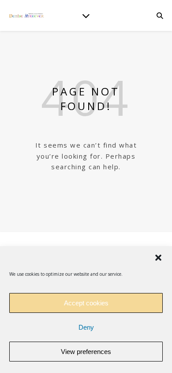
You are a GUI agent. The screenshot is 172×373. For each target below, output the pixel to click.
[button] (158, 257)
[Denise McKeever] (26, 15)
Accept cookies (86, 303)
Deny (86, 327)
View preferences (86, 351)
